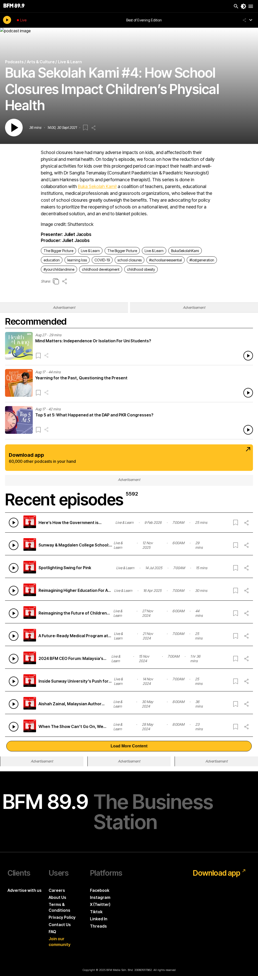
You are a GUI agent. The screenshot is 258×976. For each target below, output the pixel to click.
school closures (129, 260)
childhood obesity (141, 269)
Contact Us (60, 924)
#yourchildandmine (59, 269)
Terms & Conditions (59, 907)
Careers (57, 890)
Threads (98, 926)
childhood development (100, 269)
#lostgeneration (201, 260)
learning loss (77, 260)
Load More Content (129, 746)
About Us (57, 897)
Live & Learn (90, 251)
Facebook (99, 890)
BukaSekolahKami (185, 251)
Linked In (98, 918)
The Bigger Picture (58, 251)
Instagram (100, 897)
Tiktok (96, 911)
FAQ (52, 931)
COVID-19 (102, 260)
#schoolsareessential (165, 260)
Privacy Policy (62, 917)
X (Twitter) (100, 904)
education (52, 260)
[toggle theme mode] (243, 6)
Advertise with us (25, 890)
